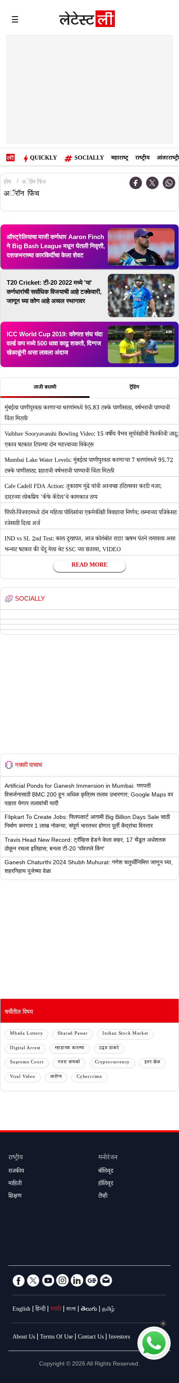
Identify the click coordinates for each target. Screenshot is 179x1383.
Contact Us (91, 1337)
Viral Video (22, 1077)
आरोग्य (56, 1077)
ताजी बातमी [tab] (45, 388)
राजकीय (16, 1171)
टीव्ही (102, 1196)
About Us (23, 1337)
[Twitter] (152, 183)
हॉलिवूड (105, 1184)
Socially (89, 158)
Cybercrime (89, 1077)
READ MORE (89, 565)
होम (7, 182)
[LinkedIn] (77, 1280)
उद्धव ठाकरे (109, 1048)
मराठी (55, 1309)
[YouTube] (48, 1280)
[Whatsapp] (169, 183)
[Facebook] (135, 183)
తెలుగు (89, 1309)
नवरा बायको (69, 1062)
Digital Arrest (25, 1048)
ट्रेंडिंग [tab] (134, 388)
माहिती (15, 1184)
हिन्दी (40, 1309)
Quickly (43, 158)
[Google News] (91, 1280)
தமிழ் (108, 1309)
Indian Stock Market (125, 1034)
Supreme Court (26, 1062)
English (21, 1309)
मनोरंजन (107, 1158)
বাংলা (71, 1309)
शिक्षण (15, 1196)
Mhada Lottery (26, 1034)
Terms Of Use (56, 1337)
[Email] (106, 1280)
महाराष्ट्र (119, 158)
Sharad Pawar (72, 1034)
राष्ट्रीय (142, 158)
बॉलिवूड (105, 1171)
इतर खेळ (152, 1062)
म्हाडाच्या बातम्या (70, 1048)
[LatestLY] (87, 20)
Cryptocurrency (112, 1062)
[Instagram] (62, 1280)
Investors (119, 1337)
